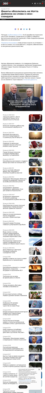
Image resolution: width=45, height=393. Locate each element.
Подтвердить (23, 387)
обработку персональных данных (25, 380)
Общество (3, 19)
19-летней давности (30, 79)
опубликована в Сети (15, 35)
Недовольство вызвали (9, 43)
